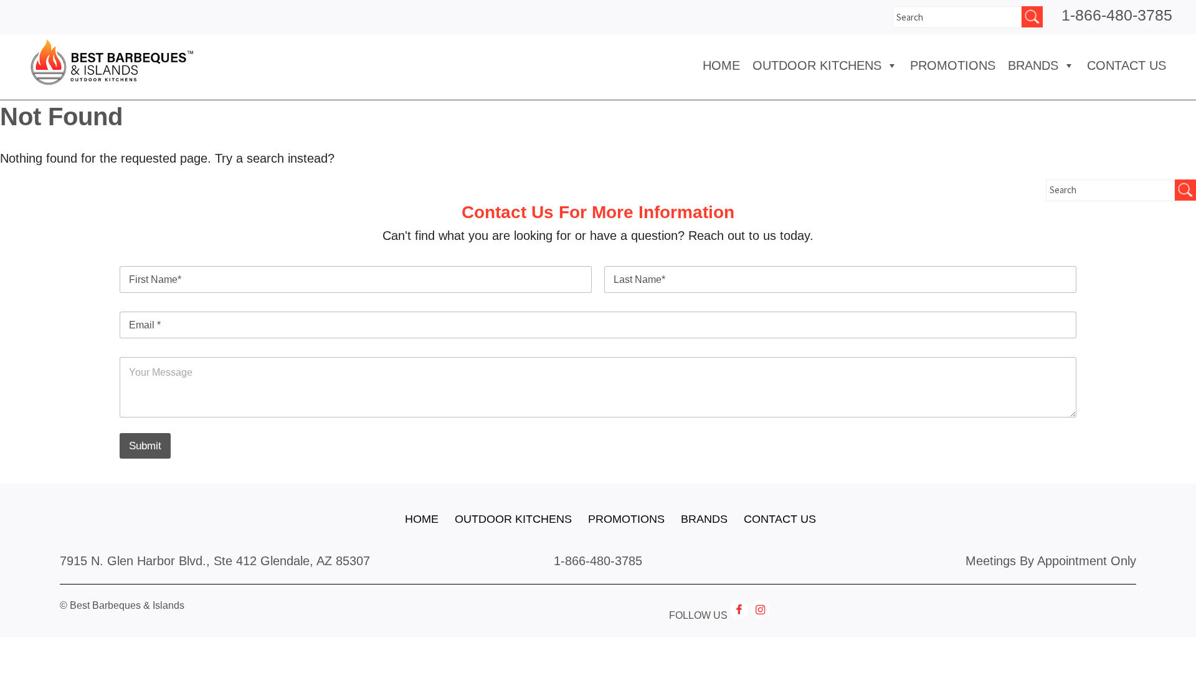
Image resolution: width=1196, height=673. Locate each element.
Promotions (952, 65)
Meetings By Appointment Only (1051, 561)
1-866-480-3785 (1116, 15)
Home (721, 65)
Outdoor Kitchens (816, 65)
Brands (704, 519)
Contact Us (1126, 65)
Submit (145, 446)
